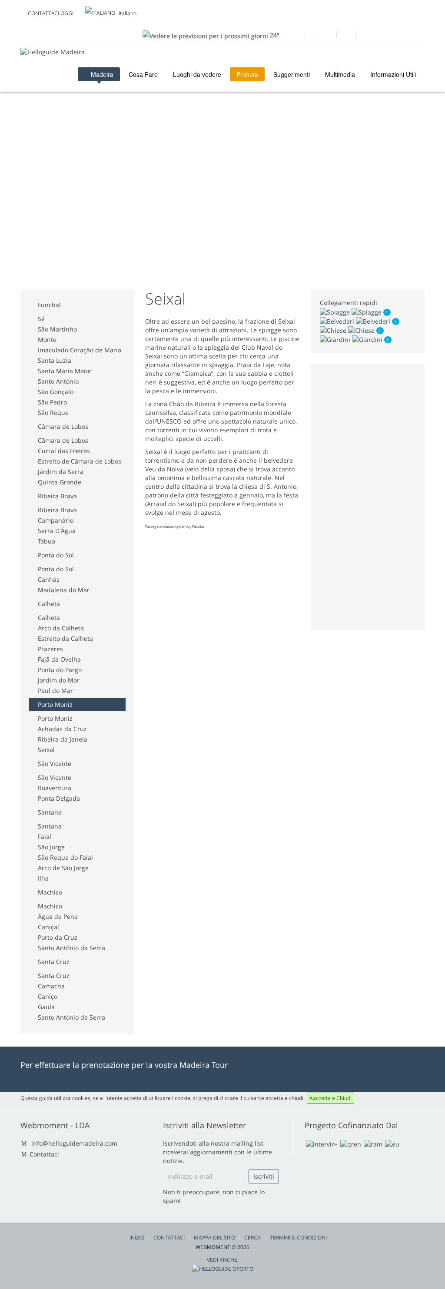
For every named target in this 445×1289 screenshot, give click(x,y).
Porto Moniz (55, 704)
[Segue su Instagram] (346, 35)
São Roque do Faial (65, 857)
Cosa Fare (143, 74)
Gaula (46, 1007)
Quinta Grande (59, 482)
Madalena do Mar (64, 590)
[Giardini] (352, 339)
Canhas (49, 579)
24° (273, 35)
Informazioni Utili (393, 74)
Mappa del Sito (214, 1237)
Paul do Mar (55, 690)
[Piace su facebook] (295, 35)
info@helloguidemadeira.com (74, 1143)
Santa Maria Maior (65, 371)
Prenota (247, 74)
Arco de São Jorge (63, 868)
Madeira (101, 74)
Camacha (51, 986)
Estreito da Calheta (65, 638)
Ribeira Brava (57, 496)
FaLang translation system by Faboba (174, 526)
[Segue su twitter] (327, 35)
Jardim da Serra (60, 471)
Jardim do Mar (59, 680)
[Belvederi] (356, 321)
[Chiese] (348, 330)
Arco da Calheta (61, 628)
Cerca (252, 1237)
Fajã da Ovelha (59, 659)
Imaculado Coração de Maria (79, 350)
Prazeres (50, 649)
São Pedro (52, 402)
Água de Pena (58, 916)
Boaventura (54, 788)
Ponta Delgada (59, 798)
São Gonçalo (55, 392)
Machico (50, 892)
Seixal (46, 750)
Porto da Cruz (57, 937)
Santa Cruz (54, 962)
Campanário (55, 520)
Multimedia (340, 74)
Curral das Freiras (64, 451)
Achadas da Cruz (62, 729)
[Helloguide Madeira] (52, 51)
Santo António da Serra (71, 948)
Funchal (49, 305)
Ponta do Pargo (60, 670)
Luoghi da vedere (197, 74)
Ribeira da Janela (62, 739)
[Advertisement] (178, 139)
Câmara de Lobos (63, 426)
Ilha (43, 878)
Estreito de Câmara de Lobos (79, 461)
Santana (50, 812)
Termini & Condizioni (298, 1237)
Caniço (47, 996)
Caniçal (48, 927)
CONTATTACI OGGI (50, 13)
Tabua (46, 541)
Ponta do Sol (56, 555)
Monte (47, 339)
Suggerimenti (291, 74)
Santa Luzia (54, 360)
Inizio (137, 1237)
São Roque (53, 412)
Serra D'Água (57, 531)
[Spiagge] (351, 311)
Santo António (58, 381)
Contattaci (44, 1154)
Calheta (49, 604)
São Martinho (57, 329)
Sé (41, 319)
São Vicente (54, 763)
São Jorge (51, 847)
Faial (44, 836)
